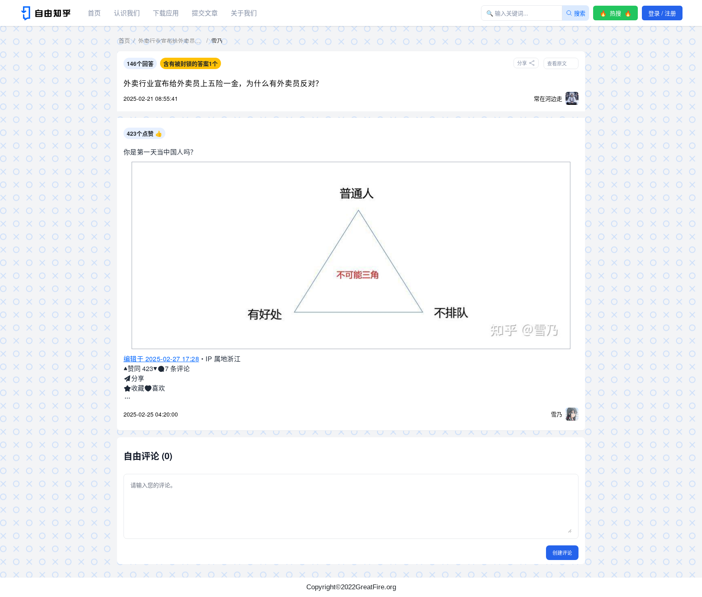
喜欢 (158, 388)
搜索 (579, 13)
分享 (137, 378)
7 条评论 (177, 368)
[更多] (127, 398)
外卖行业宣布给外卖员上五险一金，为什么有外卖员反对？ (223, 83)
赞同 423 (140, 368)
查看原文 (557, 63)
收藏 (137, 388)
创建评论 (562, 552)
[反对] (155, 368)
